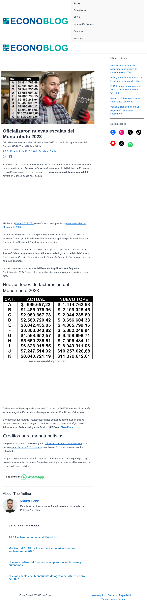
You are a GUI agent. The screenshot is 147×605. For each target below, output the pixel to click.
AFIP (5, 151)
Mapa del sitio (126, 595)
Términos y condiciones (112, 599)
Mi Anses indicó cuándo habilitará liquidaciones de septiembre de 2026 (123, 69)
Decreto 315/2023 (24, 223)
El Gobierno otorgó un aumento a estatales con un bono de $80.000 (126, 89)
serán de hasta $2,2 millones (26, 447)
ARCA (77, 17)
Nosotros (78, 38)
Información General (84, 24)
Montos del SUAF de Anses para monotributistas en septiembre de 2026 (42, 550)
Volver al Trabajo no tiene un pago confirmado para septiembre (125, 110)
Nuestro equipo (97, 595)
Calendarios (80, 10)
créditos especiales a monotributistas (63, 443)
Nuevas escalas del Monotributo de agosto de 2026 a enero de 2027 (47, 578)
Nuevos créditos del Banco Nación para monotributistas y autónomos (45, 564)
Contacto (78, 31)
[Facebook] (10, 156)
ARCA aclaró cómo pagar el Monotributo (34, 537)
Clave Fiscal (67, 427)
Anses (77, 3)
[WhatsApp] (4, 156)
